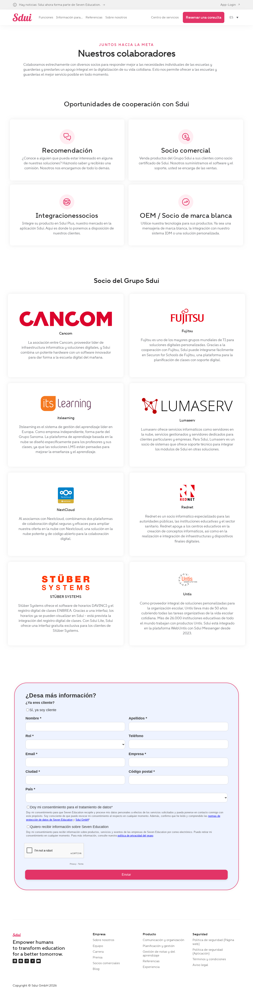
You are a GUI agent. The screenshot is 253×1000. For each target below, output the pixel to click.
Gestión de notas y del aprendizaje (159, 953)
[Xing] (32, 961)
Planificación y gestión (159, 946)
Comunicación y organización (163, 940)
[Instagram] (27, 961)
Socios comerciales (106, 963)
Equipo (98, 946)
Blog (96, 969)
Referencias (151, 961)
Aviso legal (200, 965)
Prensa (97, 957)
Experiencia (151, 967)
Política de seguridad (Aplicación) (208, 951)
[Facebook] (21, 961)
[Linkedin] (15, 961)
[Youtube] (38, 961)
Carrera (98, 951)
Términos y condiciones (209, 959)
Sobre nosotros (103, 940)
